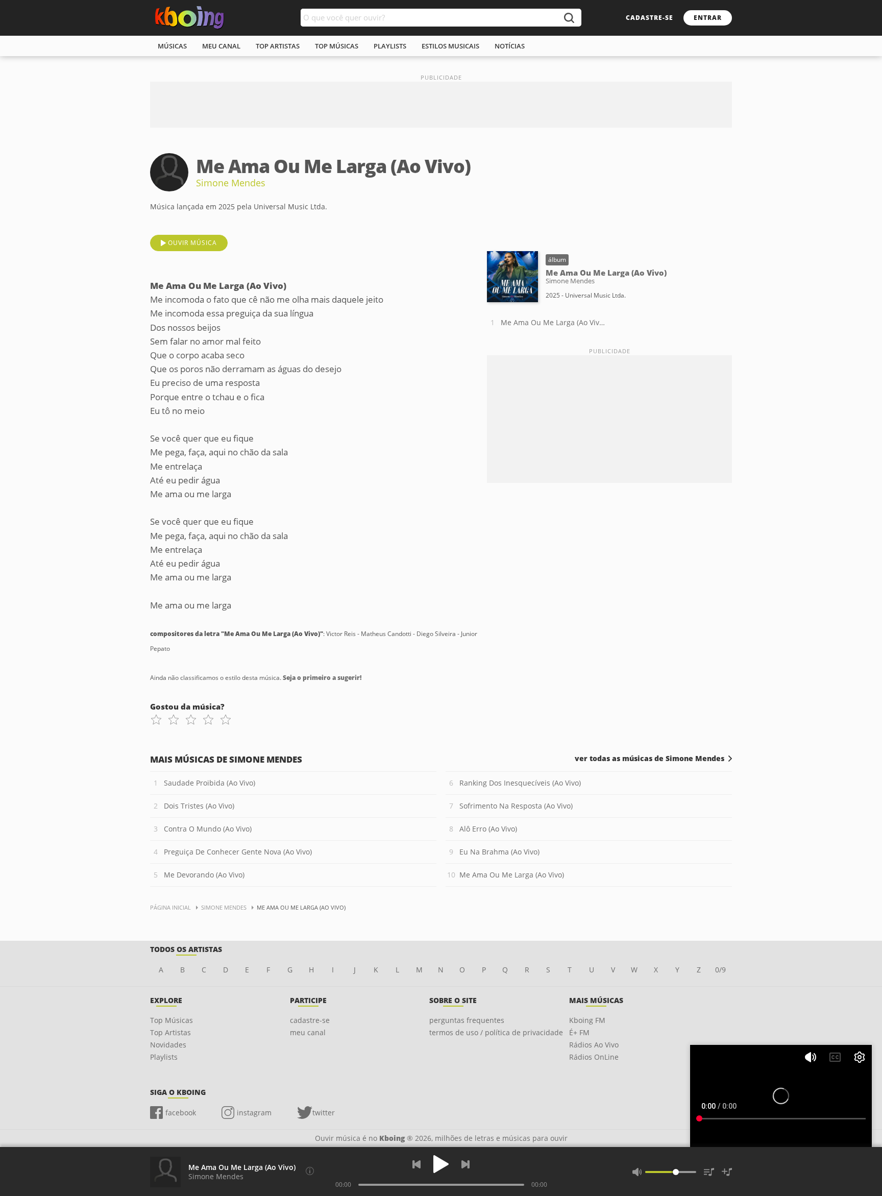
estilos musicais (450, 46)
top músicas (336, 46)
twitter (323, 1112)
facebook (180, 1112)
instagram (254, 1112)
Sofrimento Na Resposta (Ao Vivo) (516, 806)
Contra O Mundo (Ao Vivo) (208, 829)
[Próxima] (465, 1164)
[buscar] (568, 18)
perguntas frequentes (466, 1020)
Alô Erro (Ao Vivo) (488, 829)
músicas (172, 46)
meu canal (221, 46)
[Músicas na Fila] (709, 1172)
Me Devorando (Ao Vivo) (204, 875)
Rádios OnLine (594, 1057)
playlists (390, 46)
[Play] (441, 1164)
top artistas (278, 46)
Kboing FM (587, 1020)
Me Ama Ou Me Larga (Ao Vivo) (553, 322)
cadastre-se (649, 17)
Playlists (164, 1057)
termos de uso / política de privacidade (496, 1032)
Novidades (168, 1044)
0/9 (720, 969)
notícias (510, 46)
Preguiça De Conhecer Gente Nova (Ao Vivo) (238, 852)
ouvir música (192, 242)
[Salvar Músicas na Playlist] (727, 1172)
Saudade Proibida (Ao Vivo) (209, 783)
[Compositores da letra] (310, 1171)
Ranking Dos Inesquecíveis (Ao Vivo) (520, 783)
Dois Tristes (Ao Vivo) (199, 806)
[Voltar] (416, 1164)
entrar (708, 17)
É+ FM (579, 1032)
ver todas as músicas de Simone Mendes (649, 758)
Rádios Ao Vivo (594, 1044)
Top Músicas (171, 1020)
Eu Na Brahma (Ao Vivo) (499, 852)
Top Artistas (170, 1032)
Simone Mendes (230, 183)
